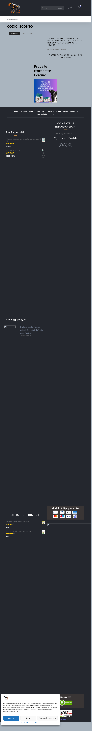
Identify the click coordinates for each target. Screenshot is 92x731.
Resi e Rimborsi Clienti (45, 114)
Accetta (11, 718)
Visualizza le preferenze (47, 718)
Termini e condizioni (70, 111)
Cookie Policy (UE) (54, 111)
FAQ (43, 111)
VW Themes (63, 720)
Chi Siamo (23, 111)
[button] (75, 18)
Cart (79, 8)
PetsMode (14, 34)
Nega (28, 718)
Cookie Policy (25, 723)
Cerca (60, 8)
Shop (31, 111)
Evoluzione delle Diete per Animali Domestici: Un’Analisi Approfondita (31, 330)
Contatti (37, 111)
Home (16, 111)
